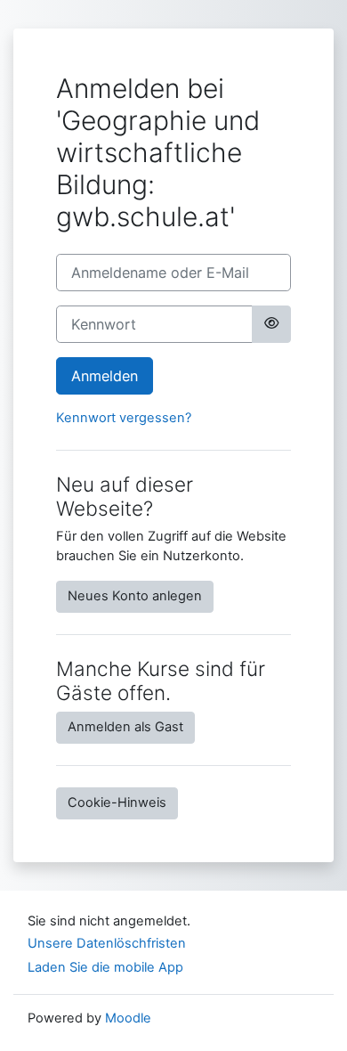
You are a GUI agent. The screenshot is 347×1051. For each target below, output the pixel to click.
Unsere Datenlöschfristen (107, 943)
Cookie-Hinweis (117, 802)
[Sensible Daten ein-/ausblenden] (271, 324)
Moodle (128, 1018)
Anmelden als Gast (125, 727)
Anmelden (104, 376)
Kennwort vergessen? (123, 418)
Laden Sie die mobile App (105, 967)
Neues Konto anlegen (135, 596)
